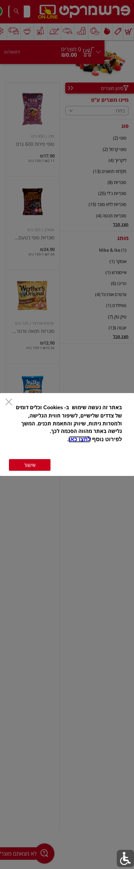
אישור (29, 464)
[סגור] (8, 402)
